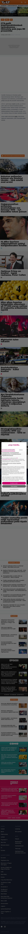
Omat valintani (14, 486)
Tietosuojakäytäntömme (14, 489)
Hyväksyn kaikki (14, 483)
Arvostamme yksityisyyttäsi (8, 449)
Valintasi (21, 449)
